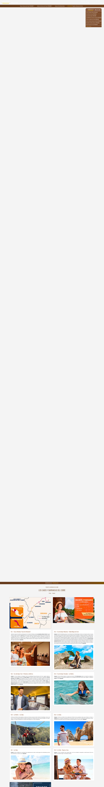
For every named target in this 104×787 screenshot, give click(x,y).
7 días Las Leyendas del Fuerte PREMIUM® (92, 19)
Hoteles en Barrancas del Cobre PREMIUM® (44, 6)
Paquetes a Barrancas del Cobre (75, 6)
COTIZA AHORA (88, 26)
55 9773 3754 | (91, 1)
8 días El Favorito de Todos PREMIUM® (92, 24)
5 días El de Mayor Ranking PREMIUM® (92, 12)
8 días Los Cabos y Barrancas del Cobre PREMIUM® (93, 21)
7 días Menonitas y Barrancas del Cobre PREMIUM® (93, 17)
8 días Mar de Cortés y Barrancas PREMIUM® (92, 22)
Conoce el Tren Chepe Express (60, 6)
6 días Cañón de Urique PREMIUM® (91, 14)
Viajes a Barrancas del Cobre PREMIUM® (27, 6)
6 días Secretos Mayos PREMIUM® (91, 15)
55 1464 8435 (97, 1)
